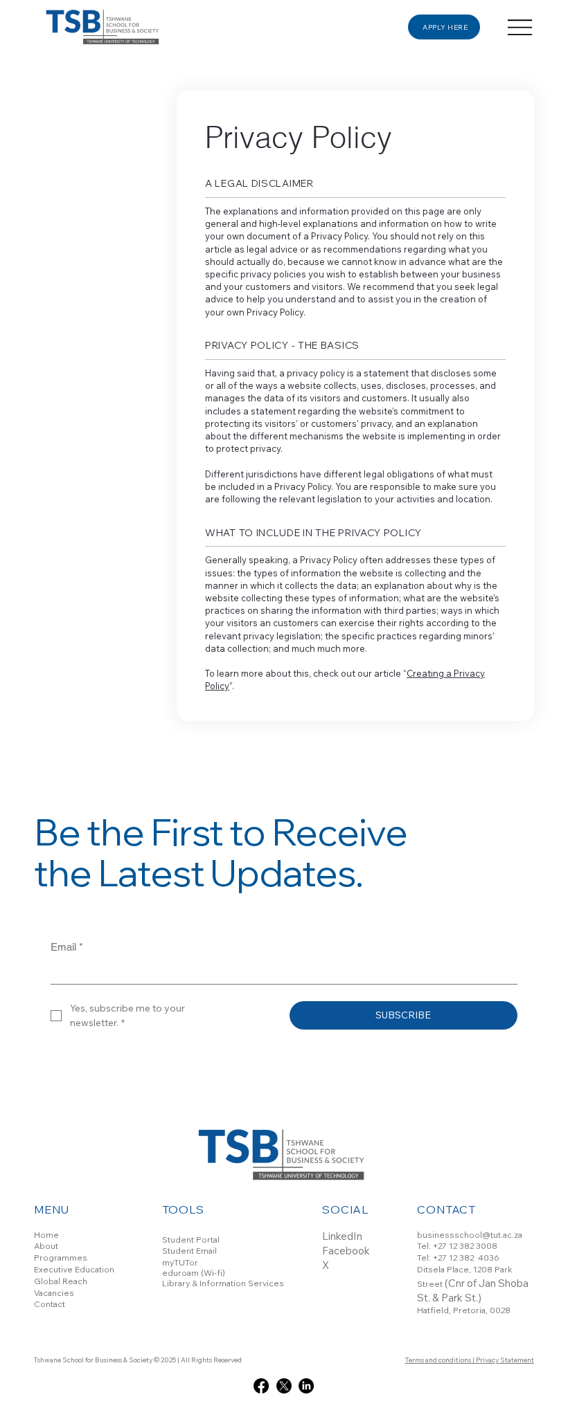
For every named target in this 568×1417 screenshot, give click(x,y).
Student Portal (191, 1239)
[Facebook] (261, 1385)
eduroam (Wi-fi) (193, 1273)
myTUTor (180, 1262)
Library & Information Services (223, 1283)
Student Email (189, 1250)
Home (46, 1234)
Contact (49, 1304)
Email (67, 947)
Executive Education (74, 1269)
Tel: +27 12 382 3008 (457, 1246)
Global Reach (60, 1281)
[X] (284, 1385)
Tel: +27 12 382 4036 (458, 1257)
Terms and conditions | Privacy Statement (469, 1359)
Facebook (346, 1250)
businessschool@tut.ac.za (469, 1234)
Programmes (60, 1257)
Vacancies (54, 1293)
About (46, 1246)
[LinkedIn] (306, 1385)
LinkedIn (342, 1236)
